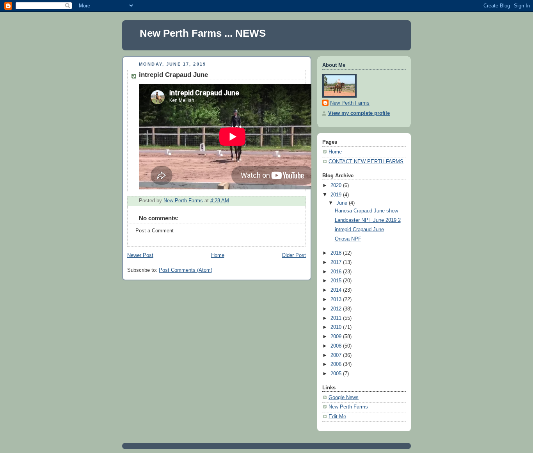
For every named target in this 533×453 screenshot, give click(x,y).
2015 (336, 281)
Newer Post (140, 255)
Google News (344, 397)
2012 (336, 309)
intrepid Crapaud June (359, 229)
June (342, 203)
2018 (336, 253)
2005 (336, 373)
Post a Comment (154, 231)
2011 (336, 318)
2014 (336, 290)
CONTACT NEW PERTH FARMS (366, 161)
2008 (336, 346)
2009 (336, 336)
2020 (336, 185)
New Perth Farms (350, 103)
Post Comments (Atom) (185, 270)
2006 (336, 364)
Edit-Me (337, 416)
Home (217, 255)
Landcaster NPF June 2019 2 (368, 220)
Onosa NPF (348, 239)
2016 (336, 272)
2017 (336, 262)
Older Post (294, 255)
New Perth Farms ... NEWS (203, 33)
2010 (336, 327)
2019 (336, 195)
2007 (336, 355)
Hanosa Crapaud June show (366, 211)
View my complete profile (359, 113)
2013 (336, 299)
